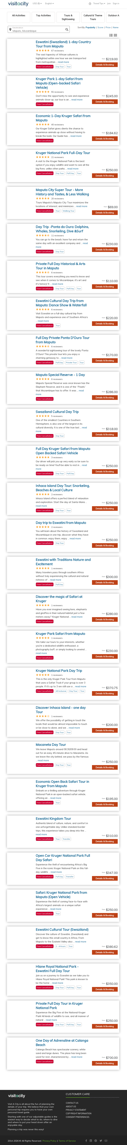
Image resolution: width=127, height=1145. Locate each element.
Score (100, 27)
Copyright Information (78, 1113)
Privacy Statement (76, 1110)
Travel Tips (98, 3)
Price (108, 27)
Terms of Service (67, 1140)
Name (115, 27)
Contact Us (72, 1103)
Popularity (90, 27)
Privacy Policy (49, 1140)
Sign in (116, 3)
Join (109, 3)
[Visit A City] (17, 1096)
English (49, 3)
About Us (71, 1106)
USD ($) (36, 3)
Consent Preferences (77, 1117)
